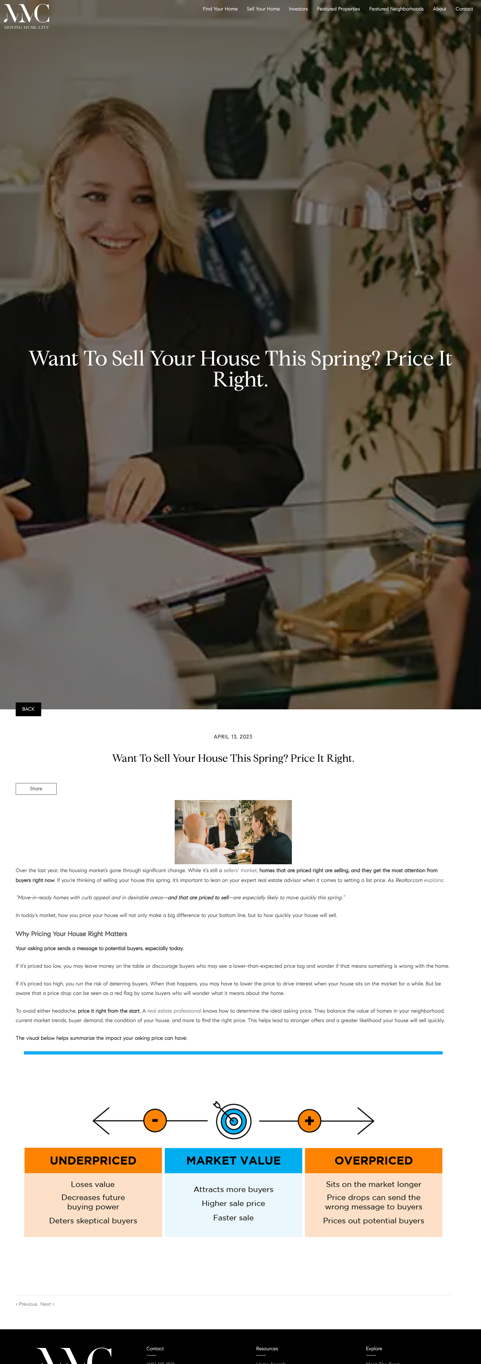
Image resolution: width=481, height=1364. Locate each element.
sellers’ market (240, 871)
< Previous (26, 1304)
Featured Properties (338, 9)
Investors (298, 9)
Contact (464, 9)
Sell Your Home (263, 9)
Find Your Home (220, 9)
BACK (28, 709)
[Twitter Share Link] (36, 807)
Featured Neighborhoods (396, 9)
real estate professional (174, 1011)
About (439, 9)
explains (433, 880)
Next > (47, 1304)
